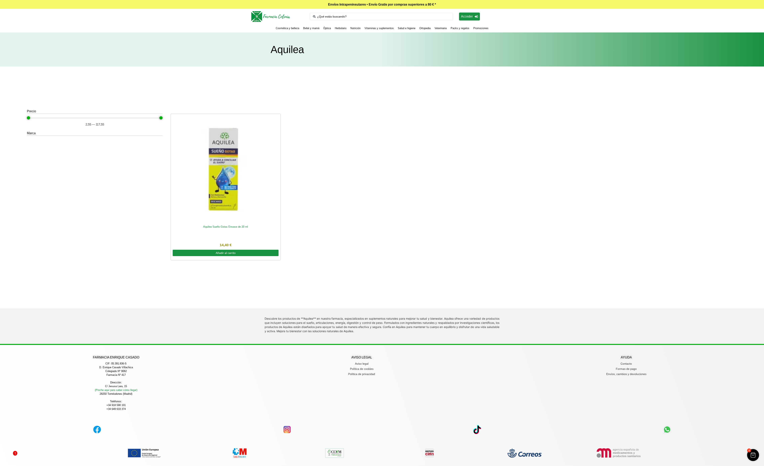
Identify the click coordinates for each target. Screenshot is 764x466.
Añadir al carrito (226, 253)
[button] (753, 455)
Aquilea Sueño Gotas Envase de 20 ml (225, 226)
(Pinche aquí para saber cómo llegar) (116, 390)
